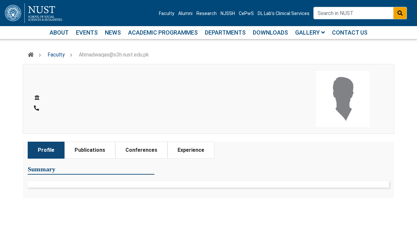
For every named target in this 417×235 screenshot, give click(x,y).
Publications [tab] (90, 150)
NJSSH (228, 13)
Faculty (166, 13)
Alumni (185, 13)
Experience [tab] (191, 150)
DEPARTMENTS (225, 32)
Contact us (349, 32)
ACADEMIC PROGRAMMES (163, 32)
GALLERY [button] (308, 32)
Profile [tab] (46, 150)
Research (206, 13)
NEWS (113, 32)
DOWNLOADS (270, 32)
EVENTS (87, 32)
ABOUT (59, 32)
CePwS (246, 13)
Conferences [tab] (141, 150)
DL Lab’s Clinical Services (283, 13)
